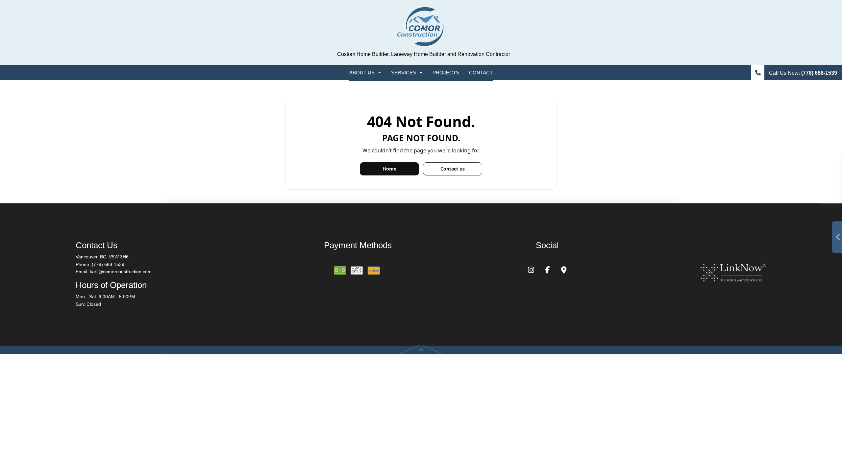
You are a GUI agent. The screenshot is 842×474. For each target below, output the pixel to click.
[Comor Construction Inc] (421, 27)
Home (389, 169)
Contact (481, 72)
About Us (362, 72)
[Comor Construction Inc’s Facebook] (547, 271)
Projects (446, 72)
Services (403, 72)
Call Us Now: (802, 73)
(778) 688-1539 (108, 264)
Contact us (452, 169)
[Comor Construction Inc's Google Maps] (564, 271)
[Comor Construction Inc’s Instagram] (531, 271)
